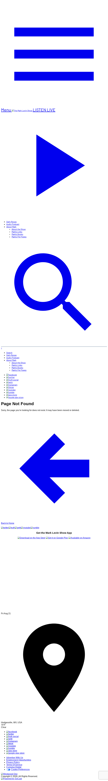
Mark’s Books (17, 234)
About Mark (11, 226)
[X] (10, 377)
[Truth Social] (12, 379)
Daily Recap (11, 221)
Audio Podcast (12, 224)
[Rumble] (10, 392)
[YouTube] (11, 390)
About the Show (19, 229)
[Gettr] (9, 382)
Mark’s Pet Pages (19, 236)
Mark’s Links (17, 231)
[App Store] (11, 395)
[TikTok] (10, 387)
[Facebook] (11, 374)
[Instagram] (11, 385)
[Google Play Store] (14, 397)
